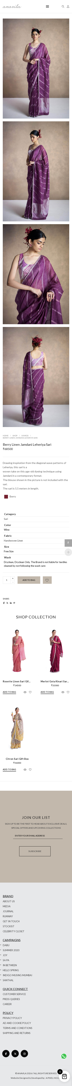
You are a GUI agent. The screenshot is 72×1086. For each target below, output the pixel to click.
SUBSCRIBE (35, 851)
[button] (9, 692)
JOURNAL (8, 911)
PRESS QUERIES (11, 999)
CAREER (7, 1004)
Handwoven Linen (13, 540)
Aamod (24, 435)
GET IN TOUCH (11, 921)
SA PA (6, 960)
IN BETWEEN (10, 965)
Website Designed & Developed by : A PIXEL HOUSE (36, 1078)
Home (5, 435)
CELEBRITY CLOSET (13, 931)
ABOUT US (9, 901)
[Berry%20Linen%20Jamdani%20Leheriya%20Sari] (4, 603)
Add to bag (29, 580)
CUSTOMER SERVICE (14, 994)
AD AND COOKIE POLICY (17, 1023)
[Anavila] (12, 6)
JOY (5, 955)
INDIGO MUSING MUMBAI (17, 975)
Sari (6, 518)
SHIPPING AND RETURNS (16, 1033)
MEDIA (7, 906)
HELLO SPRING (11, 970)
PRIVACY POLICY (12, 1018)
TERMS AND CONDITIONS (17, 1028)
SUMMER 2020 (11, 950)
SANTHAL (8, 980)
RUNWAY (8, 916)
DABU (6, 945)
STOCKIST (8, 926)
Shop (15, 435)
